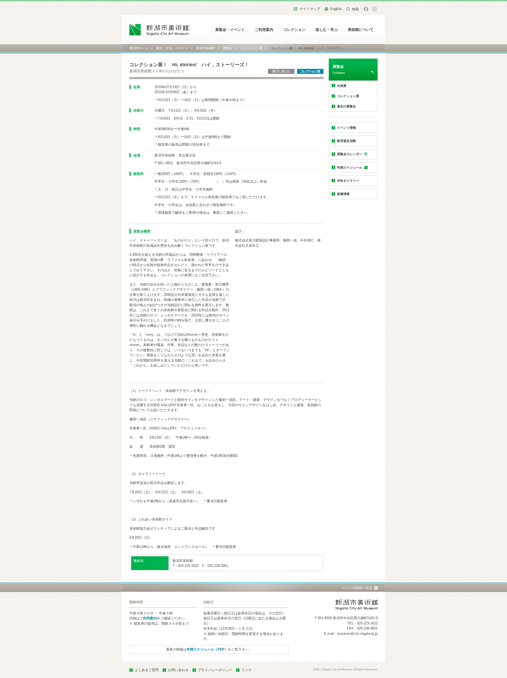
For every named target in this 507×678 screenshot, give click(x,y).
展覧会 (227, 48)
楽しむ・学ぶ (327, 30)
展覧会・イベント (230, 30)
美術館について (361, 30)
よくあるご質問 (147, 670)
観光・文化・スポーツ (172, 48)
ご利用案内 (264, 30)
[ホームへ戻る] (159, 30)
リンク (246, 670)
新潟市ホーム (138, 48)
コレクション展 (251, 48)
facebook (366, 9)
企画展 (341, 86)
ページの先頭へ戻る (356, 588)
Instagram (374, 9)
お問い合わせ (178, 670)
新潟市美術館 (205, 48)
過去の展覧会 (346, 106)
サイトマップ (309, 9)
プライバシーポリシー (215, 670)
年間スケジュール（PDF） (207, 649)
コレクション (294, 30)
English (336, 9)
